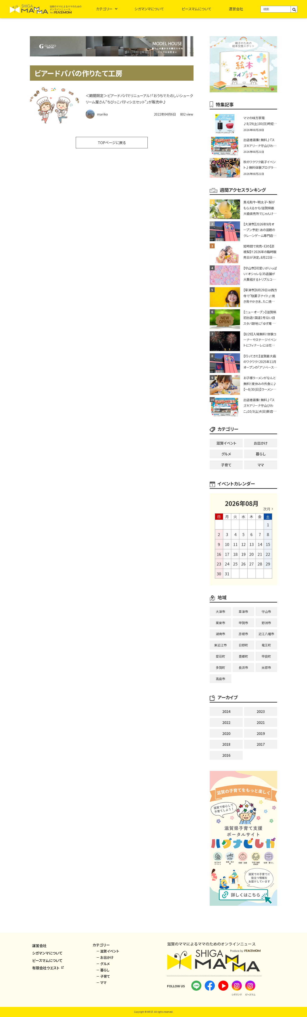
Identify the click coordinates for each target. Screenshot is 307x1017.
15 (268, 544)
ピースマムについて (196, 8)
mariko (102, 114)
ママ (261, 464)
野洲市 (266, 623)
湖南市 (220, 634)
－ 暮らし (102, 970)
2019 (261, 733)
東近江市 (220, 645)
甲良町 (266, 656)
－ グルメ (103, 963)
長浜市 (243, 667)
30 (219, 573)
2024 (226, 711)
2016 (226, 755)
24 (227, 564)
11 (235, 544)
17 (227, 554)
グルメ (226, 453)
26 (243, 564)
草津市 (243, 611)
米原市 (266, 667)
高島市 (220, 679)
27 (251, 564)
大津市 (220, 611)
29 (268, 564)
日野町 (243, 645)
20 (251, 554)
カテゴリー (104, 8)
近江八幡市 (266, 634)
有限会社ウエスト (46, 967)
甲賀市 (243, 623)
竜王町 (266, 645)
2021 (261, 722)
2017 (261, 744)
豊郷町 (243, 656)
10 (227, 544)
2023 (261, 711)
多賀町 (220, 667)
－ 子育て (103, 976)
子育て (226, 464)
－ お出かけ (104, 957)
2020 (226, 733)
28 (260, 564)
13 (251, 544)
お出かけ (261, 443)
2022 (226, 722)
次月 (266, 509)
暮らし (261, 453)
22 (268, 554)
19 (243, 554)
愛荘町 (220, 656)
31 (227, 573)
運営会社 (236, 8)
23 (219, 564)
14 (260, 544)
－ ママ (101, 982)
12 (243, 544)
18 (235, 554)
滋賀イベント (226, 443)
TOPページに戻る (112, 142)
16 (219, 554)
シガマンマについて (149, 8)
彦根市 (243, 634)
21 (260, 554)
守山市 (266, 611)
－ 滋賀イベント (107, 951)
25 (235, 564)
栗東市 (220, 623)
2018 (226, 744)
